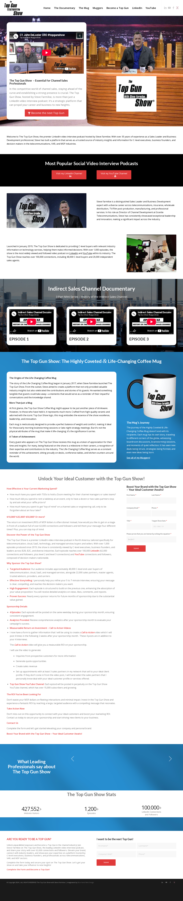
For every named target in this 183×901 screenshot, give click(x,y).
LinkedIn (73, 253)
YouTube (87, 253)
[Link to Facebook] (173, 8)
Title (129, 521)
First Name (131, 495)
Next (170, 759)
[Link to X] (177, 8)
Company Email (133, 508)
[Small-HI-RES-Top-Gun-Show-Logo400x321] (13, 8)
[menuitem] (47, 8)
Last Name (156, 495)
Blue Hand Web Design (86, 882)
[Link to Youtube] (169, 8)
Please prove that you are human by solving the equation (149, 534)
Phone (155, 508)
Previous (73, 759)
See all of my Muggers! (138, 457)
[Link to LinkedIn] (165, 8)
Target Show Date (159, 521)
